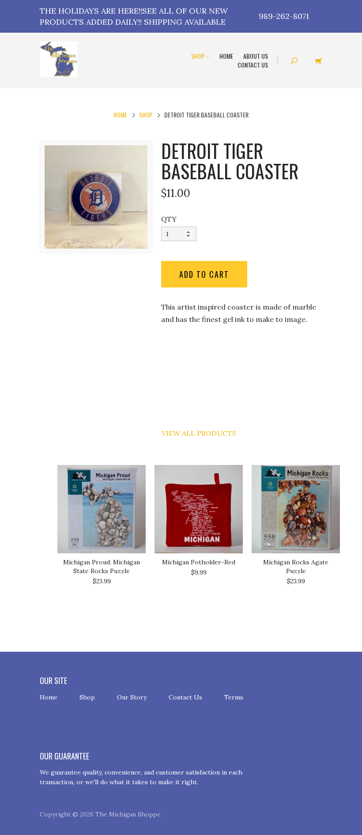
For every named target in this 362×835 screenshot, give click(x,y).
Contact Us (253, 64)
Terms (233, 697)
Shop (198, 55)
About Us (255, 55)
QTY (169, 219)
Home (226, 55)
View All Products (199, 433)
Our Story (132, 697)
